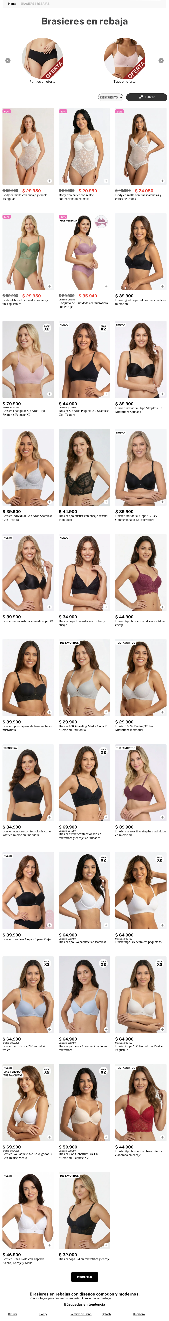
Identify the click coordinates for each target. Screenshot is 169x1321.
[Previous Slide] (8, 60)
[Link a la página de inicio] (12, 4)
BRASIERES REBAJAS (34, 3)
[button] (147, 97)
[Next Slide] (161, 60)
